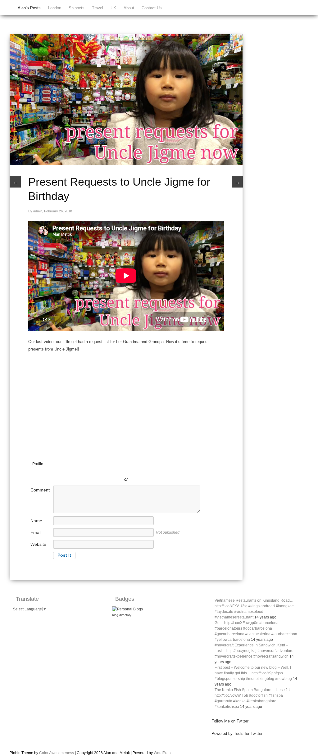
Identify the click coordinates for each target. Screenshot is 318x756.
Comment (40, 489)
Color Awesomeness (56, 753)
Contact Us (152, 8)
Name (36, 520)
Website (38, 544)
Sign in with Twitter (98, 470)
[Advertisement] (126, 398)
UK (113, 8)
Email (35, 532)
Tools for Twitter (248, 733)
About (129, 8)
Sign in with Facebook (154, 470)
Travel (97, 8)
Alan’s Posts (29, 8)
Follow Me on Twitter (229, 721)
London (54, 8)
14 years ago (265, 617)
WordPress (163, 753)
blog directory (121, 615)
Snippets (76, 8)
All (18, 160)
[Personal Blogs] (127, 609)
